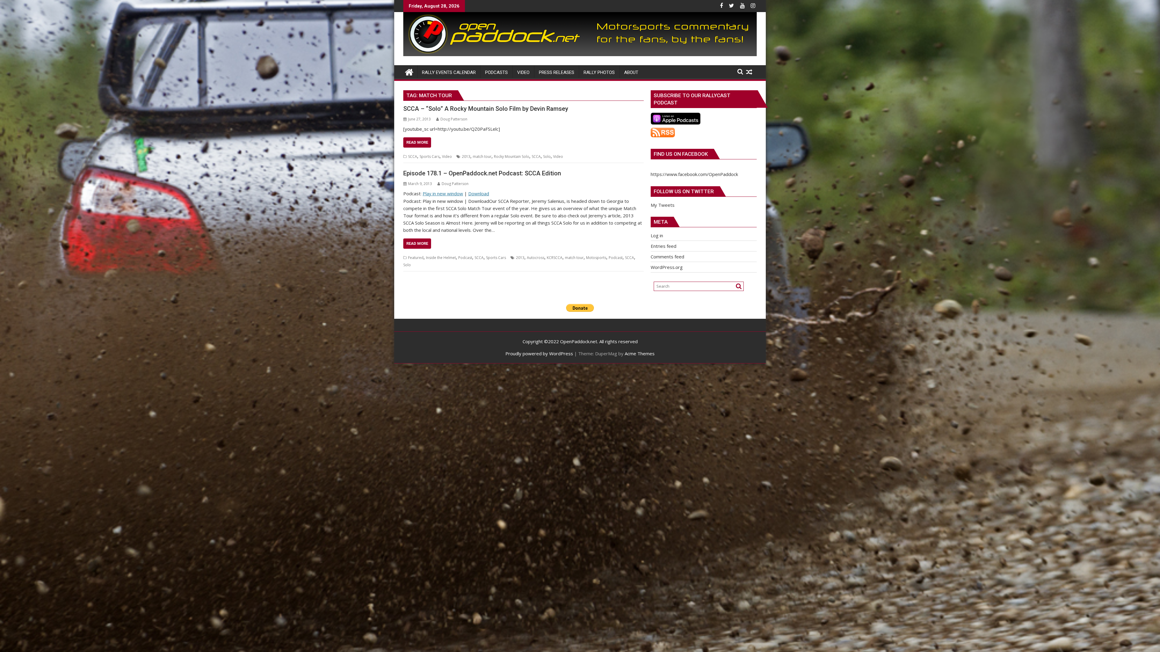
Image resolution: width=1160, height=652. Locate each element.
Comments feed (667, 257)
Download (478, 193)
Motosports (596, 257)
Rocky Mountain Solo (511, 156)
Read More (417, 142)
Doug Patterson (453, 119)
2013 (466, 156)
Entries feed (663, 246)
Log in (657, 235)
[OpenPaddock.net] (580, 54)
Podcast (465, 257)
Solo (547, 156)
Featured (416, 257)
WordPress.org (667, 267)
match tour (482, 156)
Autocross (535, 257)
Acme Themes (640, 353)
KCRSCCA (554, 257)
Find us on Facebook (681, 154)
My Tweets (663, 205)
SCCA (412, 156)
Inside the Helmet (441, 257)
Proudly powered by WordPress (539, 353)
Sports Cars (430, 156)
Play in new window (443, 193)
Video (447, 156)
